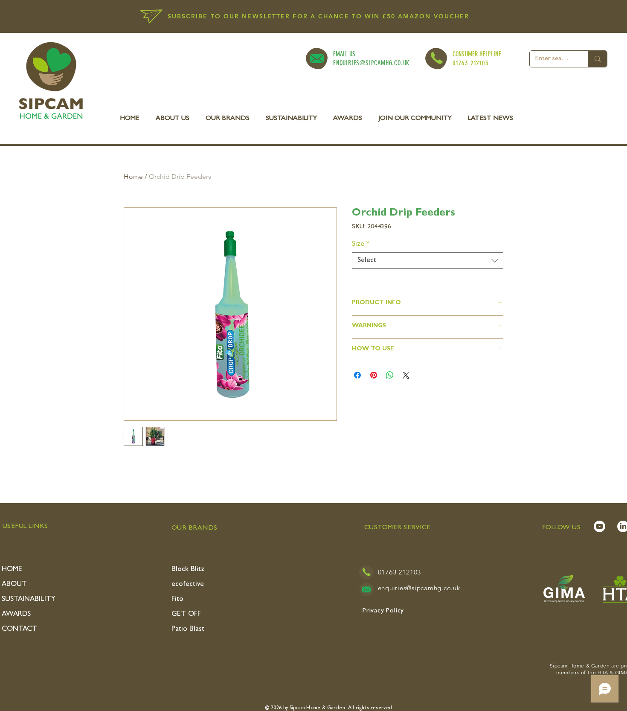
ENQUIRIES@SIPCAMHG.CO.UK (371, 63)
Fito (177, 599)
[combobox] (427, 260)
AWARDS (16, 614)
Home (133, 176)
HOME (12, 569)
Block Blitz (187, 569)
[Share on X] (406, 375)
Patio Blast (187, 629)
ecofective (187, 584)
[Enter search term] (597, 59)
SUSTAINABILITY (28, 599)
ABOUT (14, 584)
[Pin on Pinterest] (374, 375)
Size (360, 244)
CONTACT (19, 629)
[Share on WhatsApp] (390, 375)
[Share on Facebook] (357, 375)
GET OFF (186, 614)
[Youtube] (599, 526)
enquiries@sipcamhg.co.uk (419, 588)
